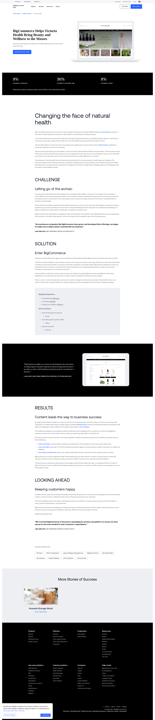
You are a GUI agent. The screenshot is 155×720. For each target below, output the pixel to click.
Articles (104, 636)
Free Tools (105, 656)
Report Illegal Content (75, 711)
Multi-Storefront (32, 668)
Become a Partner (58, 636)
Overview (55, 634)
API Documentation (107, 683)
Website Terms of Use (86, 711)
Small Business (32, 688)
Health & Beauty (27, 13)
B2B (29, 673)
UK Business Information (84, 688)
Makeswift (36, 1)
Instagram (124, 706)
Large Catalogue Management (73, 553)
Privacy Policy (66, 711)
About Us (80, 668)
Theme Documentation (108, 686)
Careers (80, 673)
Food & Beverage (57, 673)
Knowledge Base (106, 670)
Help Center (118, 1)
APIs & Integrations (52, 553)
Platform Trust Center (84, 683)
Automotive (56, 678)
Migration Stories (92, 553)
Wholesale (31, 675)
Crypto (30, 686)
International (31, 680)
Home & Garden (57, 680)
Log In (134, 1)
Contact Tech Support (108, 675)
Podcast (104, 644)
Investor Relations (82, 680)
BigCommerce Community (109, 668)
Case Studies (16, 13)
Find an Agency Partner (59, 639)
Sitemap (116, 711)
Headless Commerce (34, 670)
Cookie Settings (123, 711)
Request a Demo (33, 641)
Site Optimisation (107, 553)
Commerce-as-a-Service (35, 683)
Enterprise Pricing (33, 639)
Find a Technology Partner (60, 641)
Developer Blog (106, 654)
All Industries (40, 558)
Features (30, 634)
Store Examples (82, 636)
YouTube (118, 706)
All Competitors (68, 558)
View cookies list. (20, 710)
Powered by (56, 644)
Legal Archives (110, 711)
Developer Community (108, 680)
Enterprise (31, 691)
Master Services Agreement (99, 711)
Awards (80, 678)
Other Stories (81, 558)
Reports (104, 646)
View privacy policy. (8, 710)
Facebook (107, 706)
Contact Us (81, 686)
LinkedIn (113, 706)
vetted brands (102, 145)
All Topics (39, 553)
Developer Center (127, 1)
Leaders (80, 670)
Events (104, 649)
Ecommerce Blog (107, 651)
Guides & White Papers (108, 639)
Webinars (104, 641)
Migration (31, 693)
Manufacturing (57, 675)
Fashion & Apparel (58, 668)
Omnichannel (32, 678)
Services (30, 636)
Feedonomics (27, 1)
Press (79, 675)
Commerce (17, 1)
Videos (104, 673)
